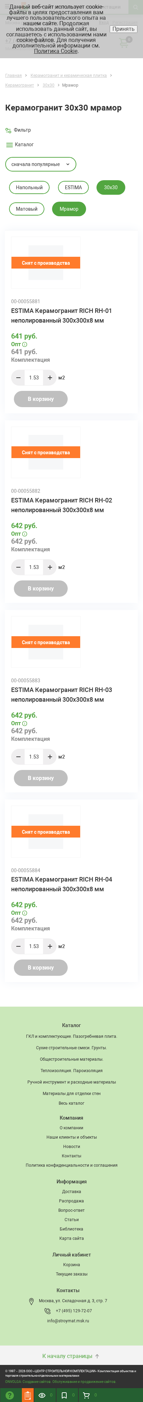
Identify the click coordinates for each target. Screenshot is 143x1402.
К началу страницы (68, 1356)
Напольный (29, 187)
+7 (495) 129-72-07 (74, 1310)
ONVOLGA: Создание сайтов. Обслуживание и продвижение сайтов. (61, 1382)
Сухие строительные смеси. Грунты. (71, 1047)
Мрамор (69, 209)
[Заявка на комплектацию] (28, 1395)
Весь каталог (71, 1103)
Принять (123, 29)
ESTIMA (73, 187)
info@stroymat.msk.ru (68, 1320)
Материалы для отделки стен (72, 1093)
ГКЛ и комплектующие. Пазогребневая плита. (71, 1036)
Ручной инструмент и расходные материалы (71, 1082)
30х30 (111, 187)
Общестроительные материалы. (71, 1059)
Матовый (26, 209)
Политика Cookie (55, 51)
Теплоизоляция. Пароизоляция (72, 1070)
